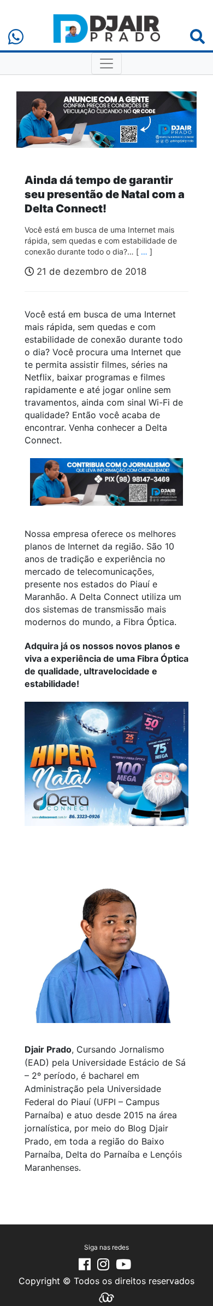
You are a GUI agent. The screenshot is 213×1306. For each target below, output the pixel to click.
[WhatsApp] (15, 37)
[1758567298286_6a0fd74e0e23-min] (106, 489)
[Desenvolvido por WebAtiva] (106, 1296)
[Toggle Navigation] (106, 63)
